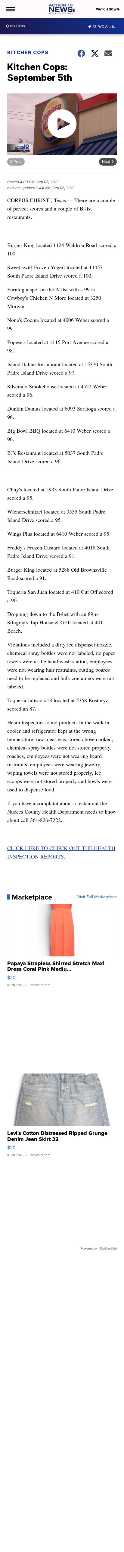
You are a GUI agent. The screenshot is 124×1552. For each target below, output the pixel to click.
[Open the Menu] (10, 8)
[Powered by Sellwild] (108, 1249)
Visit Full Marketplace (97, 897)
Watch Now (106, 9)
